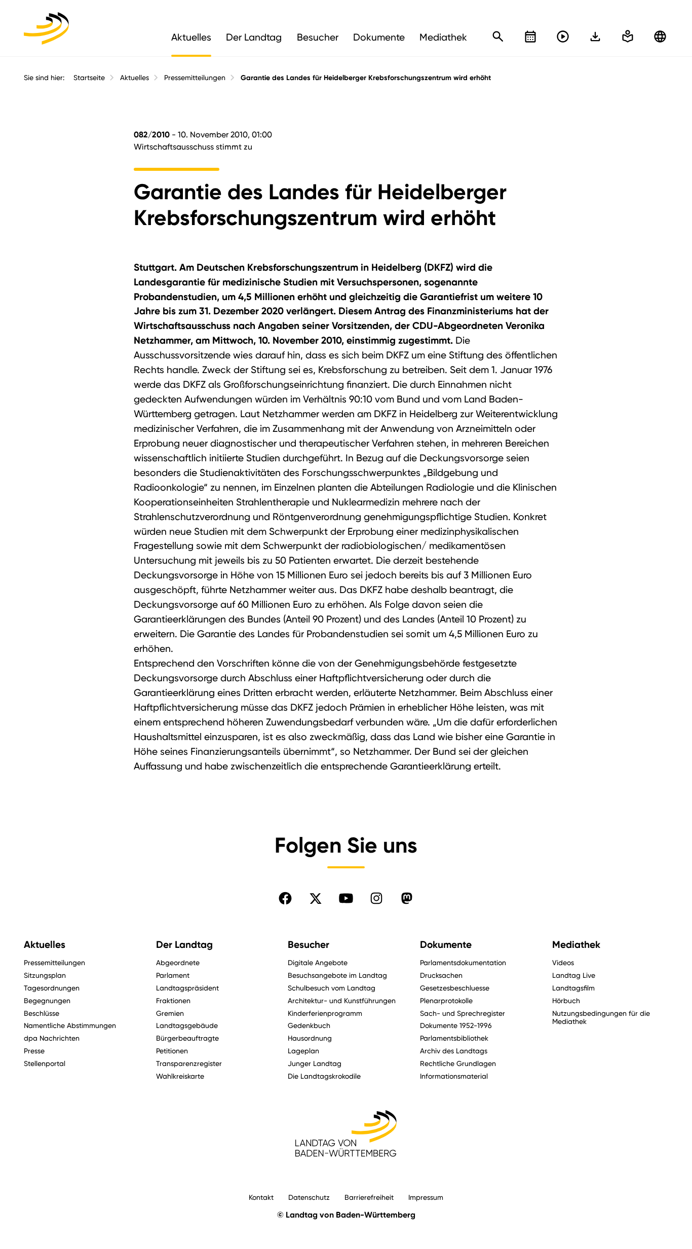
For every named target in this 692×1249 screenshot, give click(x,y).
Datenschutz (309, 1197)
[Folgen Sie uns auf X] (315, 898)
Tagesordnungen (52, 987)
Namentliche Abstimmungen (70, 1025)
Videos (563, 962)
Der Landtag (184, 944)
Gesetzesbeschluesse (454, 987)
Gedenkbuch (309, 1025)
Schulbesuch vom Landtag (331, 987)
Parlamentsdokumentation (463, 962)
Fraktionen (173, 1000)
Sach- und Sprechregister (462, 1013)
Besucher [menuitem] (317, 37)
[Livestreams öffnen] (563, 36)
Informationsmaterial (454, 1076)
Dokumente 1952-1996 (456, 1025)
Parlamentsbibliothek (454, 1038)
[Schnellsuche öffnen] (498, 36)
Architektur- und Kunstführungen (342, 1000)
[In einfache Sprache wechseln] (595, 36)
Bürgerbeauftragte (187, 1038)
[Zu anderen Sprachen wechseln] (660, 36)
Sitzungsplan (45, 975)
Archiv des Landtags (453, 1050)
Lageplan (303, 1050)
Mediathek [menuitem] (443, 37)
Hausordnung (310, 1038)
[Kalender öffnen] (530, 36)
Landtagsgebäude (187, 1025)
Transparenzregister (189, 1063)
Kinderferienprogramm (325, 1013)
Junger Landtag (314, 1063)
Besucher (308, 944)
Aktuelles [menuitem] (191, 37)
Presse (34, 1050)
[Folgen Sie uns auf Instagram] (376, 898)
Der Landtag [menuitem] (254, 37)
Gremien (170, 1013)
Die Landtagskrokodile (324, 1076)
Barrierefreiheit (369, 1197)
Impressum (425, 1197)
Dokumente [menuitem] (379, 37)
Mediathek (576, 944)
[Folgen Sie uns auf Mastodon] (407, 898)
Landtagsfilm (573, 987)
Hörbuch (566, 1000)
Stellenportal (44, 1063)
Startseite (89, 78)
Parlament (172, 975)
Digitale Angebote (318, 962)
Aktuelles (134, 78)
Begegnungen (47, 1000)
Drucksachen (441, 975)
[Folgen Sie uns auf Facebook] (285, 898)
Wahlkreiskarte (180, 1076)
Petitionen (172, 1050)
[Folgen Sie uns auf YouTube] (346, 898)
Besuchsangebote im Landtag (337, 975)
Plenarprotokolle (446, 1000)
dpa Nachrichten (52, 1038)
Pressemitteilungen (194, 78)
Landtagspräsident (187, 987)
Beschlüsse (41, 1013)
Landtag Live (573, 975)
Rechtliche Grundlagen (458, 1063)
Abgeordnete (178, 962)
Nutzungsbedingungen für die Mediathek (601, 1017)
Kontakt (261, 1197)
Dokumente (446, 944)
